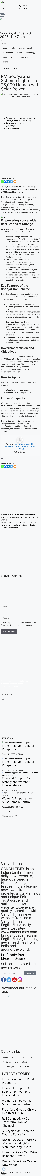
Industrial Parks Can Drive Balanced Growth (19, 1154)
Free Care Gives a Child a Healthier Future (19, 1111)
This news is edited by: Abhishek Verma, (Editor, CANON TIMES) (20, 446)
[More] (15, 181)
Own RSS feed (21, 1062)
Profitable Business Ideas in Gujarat (16, 956)
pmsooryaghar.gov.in (22, 390)
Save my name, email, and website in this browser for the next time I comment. (20, 624)
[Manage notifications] (3, 1169)
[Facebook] (5, 181)
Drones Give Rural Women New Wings (20, 1163)
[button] (20, 39)
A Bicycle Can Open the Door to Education (18, 1132)
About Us (15, 1058)
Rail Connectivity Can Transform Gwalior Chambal (16, 1122)
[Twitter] (11, 181)
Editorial (5, 62)
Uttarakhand (25, 57)
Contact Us (27, 1058)
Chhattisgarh (13, 68)
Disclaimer (7, 1062)
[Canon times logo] (20, 699)
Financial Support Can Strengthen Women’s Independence (17, 782)
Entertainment (7, 53)
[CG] (3, 217)
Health (4, 57)
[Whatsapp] (2, 181)
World (19, 53)
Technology (30, 53)
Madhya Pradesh (25, 48)
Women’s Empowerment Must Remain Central (18, 800)
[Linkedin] (8, 181)
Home (4, 48)
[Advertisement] (20, 155)
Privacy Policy (23, 1067)
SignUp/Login (8, 1067)
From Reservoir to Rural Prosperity (18, 747)
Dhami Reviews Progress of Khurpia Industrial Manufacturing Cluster (19, 1143)
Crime (13, 57)
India (13, 48)
